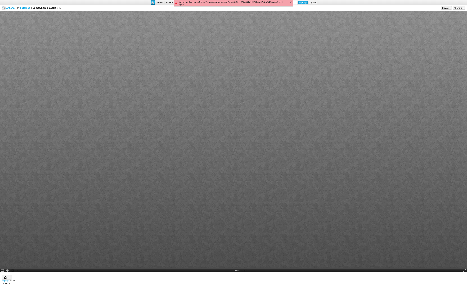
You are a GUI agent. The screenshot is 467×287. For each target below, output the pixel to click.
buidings (25, 7)
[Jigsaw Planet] (152, 2)
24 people (5, 280)
